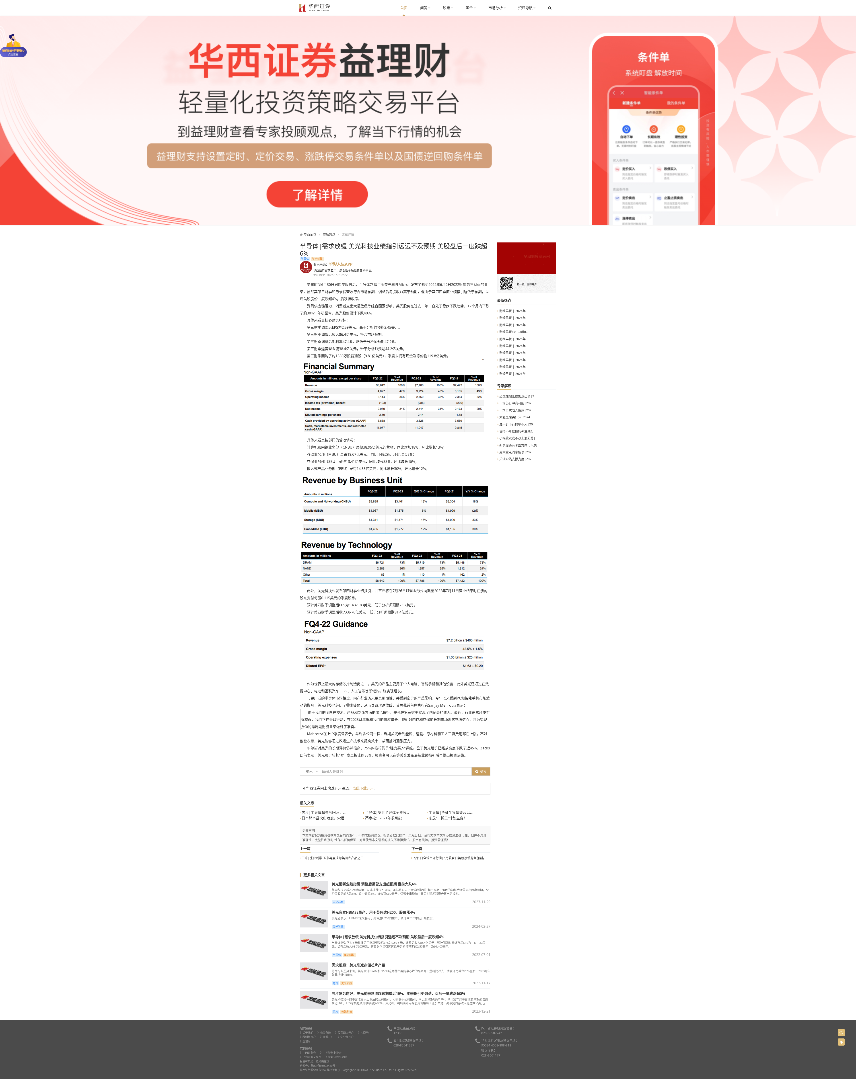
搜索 (483, 771)
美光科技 (317, 259)
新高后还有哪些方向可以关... (518, 445)
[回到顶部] (841, 1042)
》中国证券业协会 (331, 1053)
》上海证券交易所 (310, 1057)
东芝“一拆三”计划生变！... (449, 818)
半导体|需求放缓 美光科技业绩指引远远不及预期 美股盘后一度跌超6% (388, 936)
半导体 (305, 259)
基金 (470, 7)
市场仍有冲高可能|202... (516, 403)
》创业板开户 (346, 1037)
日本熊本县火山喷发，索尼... (324, 818)
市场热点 (329, 234)
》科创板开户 (308, 1037)
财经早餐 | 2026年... (513, 311)
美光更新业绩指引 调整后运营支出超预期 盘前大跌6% (374, 884)
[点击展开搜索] (549, 8)
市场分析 (496, 7)
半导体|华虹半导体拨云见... (450, 812)
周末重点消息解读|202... (516, 452)
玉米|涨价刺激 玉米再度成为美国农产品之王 (332, 858)
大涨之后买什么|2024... (515, 417)
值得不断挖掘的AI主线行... (517, 431)
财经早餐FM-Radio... (513, 332)
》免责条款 (324, 1033)
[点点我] (13, 45)
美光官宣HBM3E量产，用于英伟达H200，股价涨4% (373, 912)
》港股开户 (326, 1037)
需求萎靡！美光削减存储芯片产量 (358, 965)
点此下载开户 (363, 788)
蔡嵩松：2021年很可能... (384, 818)
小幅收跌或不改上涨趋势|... (518, 438)
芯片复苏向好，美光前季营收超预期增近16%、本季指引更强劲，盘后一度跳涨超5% (398, 993)
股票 (447, 7)
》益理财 (305, 1041)
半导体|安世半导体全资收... (386, 812)
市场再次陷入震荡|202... (516, 410)
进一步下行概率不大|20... (516, 424)
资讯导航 (525, 7)
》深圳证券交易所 (336, 1057)
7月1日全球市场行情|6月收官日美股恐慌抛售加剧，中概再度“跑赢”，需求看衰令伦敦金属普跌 (478, 858)
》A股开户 (364, 1033)
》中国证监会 (308, 1053)
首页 (403, 7)
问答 (424, 7)
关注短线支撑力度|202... (516, 459)
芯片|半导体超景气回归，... (323, 812)
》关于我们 (306, 1033)
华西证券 (310, 234)
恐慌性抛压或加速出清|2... (517, 396)
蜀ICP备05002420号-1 (324, 1066)
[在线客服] (841, 1032)
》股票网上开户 (344, 1033)
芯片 (335, 983)
